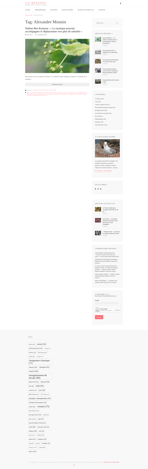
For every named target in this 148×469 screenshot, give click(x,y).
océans (32, 406)
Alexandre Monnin (36, 92)
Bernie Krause (42, 352)
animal (41, 344)
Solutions (53, 10)
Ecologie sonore (67, 10)
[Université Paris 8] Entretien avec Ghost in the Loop (110, 60)
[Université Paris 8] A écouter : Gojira (111, 81)
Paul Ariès (79, 94)
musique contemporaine (40, 398)
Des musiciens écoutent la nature (104, 107)
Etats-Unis (33, 382)
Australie (47, 348)
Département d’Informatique (102, 259)
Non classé (98, 116)
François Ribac (32, 94)
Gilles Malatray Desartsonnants (103, 253)
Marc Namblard (45, 394)
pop (40, 419)
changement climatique (39, 361)
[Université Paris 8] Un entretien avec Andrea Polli (110, 51)
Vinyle (31, 443)
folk (31, 386)
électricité (42, 447)
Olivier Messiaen (34, 410)
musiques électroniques (37, 402)
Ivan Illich (49, 94)
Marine (97, 280)
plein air (32, 419)
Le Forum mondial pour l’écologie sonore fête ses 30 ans (110, 209)
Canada (32, 356)
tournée (32, 439)
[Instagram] (98, 189)
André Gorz (52, 92)
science (33, 431)
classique (44, 367)
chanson (33, 367)
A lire (96, 101)
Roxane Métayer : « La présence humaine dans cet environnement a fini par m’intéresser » (110, 40)
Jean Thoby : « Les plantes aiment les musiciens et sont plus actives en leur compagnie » (110, 221)
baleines (32, 352)
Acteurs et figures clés (86, 10)
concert (33, 371)
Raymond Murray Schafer (37, 423)
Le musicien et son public (41, 90)
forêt (40, 386)
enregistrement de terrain (38, 376)
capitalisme (40, 356)
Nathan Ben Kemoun (60, 94)
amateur (45, 92)
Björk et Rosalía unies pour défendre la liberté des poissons (106, 261)
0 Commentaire (42, 34)
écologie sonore (33, 447)
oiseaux (43, 406)
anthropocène (61, 92)
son (41, 431)
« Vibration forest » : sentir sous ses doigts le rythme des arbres (111, 232)
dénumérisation (82, 92)
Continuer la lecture (57, 84)
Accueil (27, 10)
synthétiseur (40, 435)
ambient (32, 344)
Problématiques (40, 10)
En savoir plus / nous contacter (103, 170)
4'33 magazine (35, 3)
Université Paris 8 (100, 125)
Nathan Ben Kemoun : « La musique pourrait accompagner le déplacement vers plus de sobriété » (53, 30)
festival (45, 382)
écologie (46, 443)
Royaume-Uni (43, 427)
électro (32, 451)
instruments (42, 94)
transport (42, 439)
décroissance (71, 92)
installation (33, 390)
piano (46, 414)
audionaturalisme (35, 348)
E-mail (97, 300)
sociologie (43, 95)
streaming (32, 435)
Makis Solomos (34, 394)
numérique (71, 94)
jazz (42, 390)
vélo (37, 443)
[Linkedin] (100, 189)
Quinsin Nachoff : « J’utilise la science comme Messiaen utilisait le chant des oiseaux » (106, 269)
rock (32, 427)
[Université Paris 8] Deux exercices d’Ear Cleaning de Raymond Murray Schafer (110, 70)
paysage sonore (35, 415)
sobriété (36, 95)
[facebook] (120, 3)
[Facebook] (95, 189)
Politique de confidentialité (111, 462)
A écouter (101, 10)
